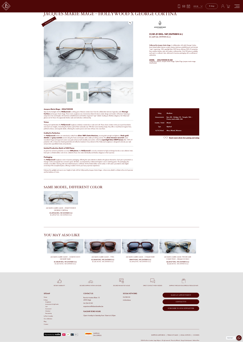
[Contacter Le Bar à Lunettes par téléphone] (179, 6)
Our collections (48, 319)
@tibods (178, 340)
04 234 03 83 (88, 303)
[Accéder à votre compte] (223, 6)
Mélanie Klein (196, 340)
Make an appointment (181, 295)
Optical (177, 61)
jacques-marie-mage (189, 61)
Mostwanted (153, 63)
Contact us (181, 302)
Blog (45, 321)
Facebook (126, 297)
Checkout (47, 311)
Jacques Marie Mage (168, 61)
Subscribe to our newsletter (181, 308)
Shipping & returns (158, 335)
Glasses (158, 61)
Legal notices (185, 335)
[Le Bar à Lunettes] (6, 6)
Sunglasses (48, 302)
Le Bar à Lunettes (48, 316)
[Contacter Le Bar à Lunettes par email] (184, 6)
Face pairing (48, 313)
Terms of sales (172, 335)
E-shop (211, 6)
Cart (46, 306)
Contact (46, 324)
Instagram (127, 300)
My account (48, 308)
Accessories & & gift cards (51, 304)
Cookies (196, 335)
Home (45, 297)
